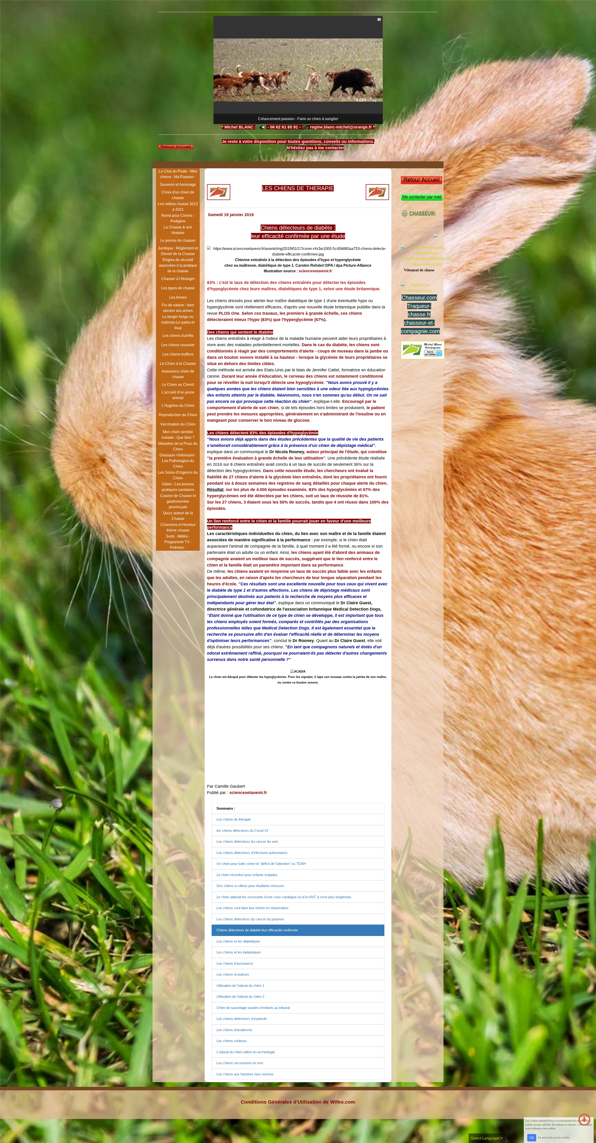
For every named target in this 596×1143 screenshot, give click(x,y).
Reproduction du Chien (178, 415)
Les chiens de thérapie (234, 819)
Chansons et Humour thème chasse (178, 527)
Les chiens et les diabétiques (238, 941)
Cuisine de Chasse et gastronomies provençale (178, 501)
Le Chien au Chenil (178, 385)
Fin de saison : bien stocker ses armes (178, 308)
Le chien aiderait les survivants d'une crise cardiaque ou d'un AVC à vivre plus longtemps (284, 897)
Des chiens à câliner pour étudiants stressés (250, 886)
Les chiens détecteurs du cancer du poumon (250, 919)
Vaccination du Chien (178, 424)
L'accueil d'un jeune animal (178, 395)
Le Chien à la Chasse (178, 364)
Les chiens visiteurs (232, 1041)
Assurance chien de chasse (178, 374)
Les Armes (178, 297)
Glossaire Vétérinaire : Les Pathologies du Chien (177, 460)
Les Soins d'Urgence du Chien (178, 475)
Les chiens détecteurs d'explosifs (242, 1019)
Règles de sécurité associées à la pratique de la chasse (178, 265)
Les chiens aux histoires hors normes (245, 1074)
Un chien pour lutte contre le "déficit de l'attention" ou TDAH (261, 864)
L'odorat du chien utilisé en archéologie (246, 1052)
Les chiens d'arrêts (178, 336)
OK (531, 1138)
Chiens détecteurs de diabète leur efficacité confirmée (257, 930)
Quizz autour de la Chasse (178, 516)
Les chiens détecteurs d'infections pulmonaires (252, 853)
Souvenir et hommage (178, 184)
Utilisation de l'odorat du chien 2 (240, 996)
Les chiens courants (177, 345)
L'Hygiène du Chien (178, 405)
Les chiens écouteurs (233, 974)
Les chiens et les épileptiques (239, 952)
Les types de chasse (178, 288)
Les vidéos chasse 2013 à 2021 (178, 206)
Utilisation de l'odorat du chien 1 (240, 986)
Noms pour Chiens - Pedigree (177, 218)
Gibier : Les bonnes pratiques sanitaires (178, 487)
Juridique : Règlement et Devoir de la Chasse (178, 251)
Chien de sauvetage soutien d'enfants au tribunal (253, 1008)
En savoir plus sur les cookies (553, 1137)
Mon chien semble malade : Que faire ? (178, 434)
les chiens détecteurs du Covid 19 (242, 830)
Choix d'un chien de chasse (178, 195)
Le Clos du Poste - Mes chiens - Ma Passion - (178, 174)
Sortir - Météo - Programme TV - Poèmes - (178, 541)
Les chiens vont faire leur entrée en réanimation (252, 908)
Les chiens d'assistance (235, 963)
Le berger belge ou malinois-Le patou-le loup (178, 322)
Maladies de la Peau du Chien (177, 446)
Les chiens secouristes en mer (240, 1063)
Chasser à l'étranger (178, 279)
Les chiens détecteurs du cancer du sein (247, 841)
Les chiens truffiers (178, 354)
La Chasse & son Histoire (178, 230)
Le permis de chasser (178, 240)
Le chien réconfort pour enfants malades (247, 875)
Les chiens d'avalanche (234, 1030)
